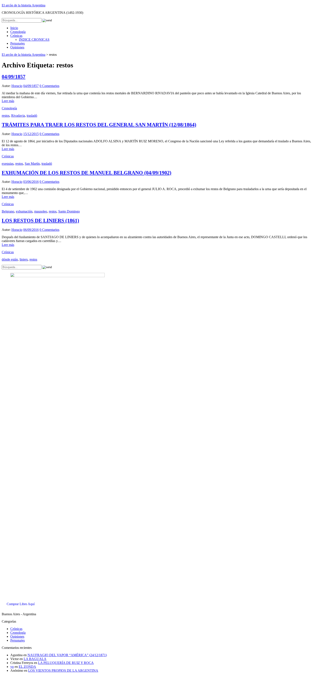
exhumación (24, 211)
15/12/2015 (31, 134)
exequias (8, 163)
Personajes (17, 43)
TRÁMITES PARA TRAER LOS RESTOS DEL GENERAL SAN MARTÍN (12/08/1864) (99, 124)
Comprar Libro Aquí (21, 604)
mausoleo (40, 211)
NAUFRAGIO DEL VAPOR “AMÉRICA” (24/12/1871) (67, 655)
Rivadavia (18, 115)
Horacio (16, 86)
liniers (24, 259)
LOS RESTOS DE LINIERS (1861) (40, 220)
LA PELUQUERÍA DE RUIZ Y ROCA (66, 663)
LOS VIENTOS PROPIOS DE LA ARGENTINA (63, 670)
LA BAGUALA (35, 659)
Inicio (14, 28)
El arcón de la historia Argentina (23, 5)
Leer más (8, 101)
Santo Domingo (69, 211)
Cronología (18, 32)
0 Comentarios (49, 86)
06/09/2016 (31, 230)
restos (5, 115)
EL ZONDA (27, 666)
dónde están (10, 259)
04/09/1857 (13, 76)
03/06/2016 (31, 181)
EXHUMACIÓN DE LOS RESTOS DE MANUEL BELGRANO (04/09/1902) (86, 173)
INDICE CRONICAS (34, 39)
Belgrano (8, 211)
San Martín (32, 163)
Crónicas (16, 35)
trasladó (32, 115)
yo (12, 666)
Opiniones (17, 47)
